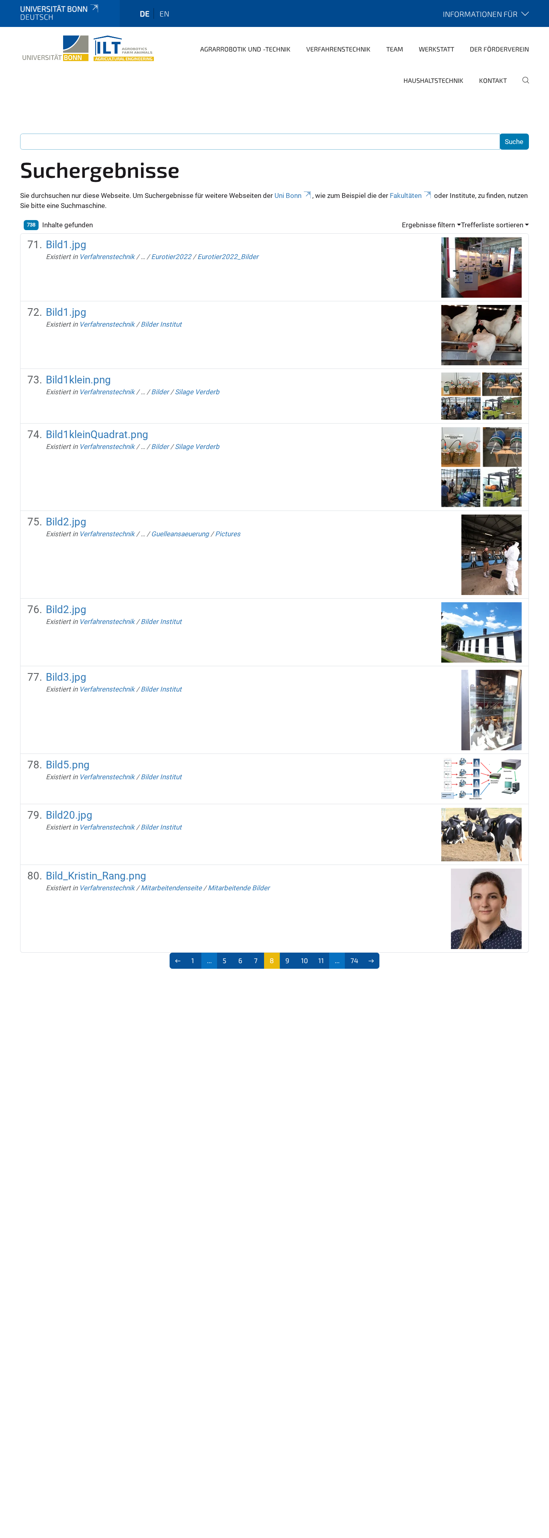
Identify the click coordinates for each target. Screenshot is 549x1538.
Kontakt (493, 80)
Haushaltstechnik (433, 80)
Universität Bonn (54, 8)
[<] (178, 961)
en (164, 13)
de (145, 13)
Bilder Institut (161, 324)
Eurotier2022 (171, 257)
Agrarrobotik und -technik (245, 49)
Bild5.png (68, 765)
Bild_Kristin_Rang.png (96, 876)
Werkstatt (436, 49)
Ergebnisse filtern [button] (428, 225)
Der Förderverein (499, 49)
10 (304, 960)
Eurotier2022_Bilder (227, 257)
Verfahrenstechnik (338, 49)
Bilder (160, 392)
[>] (371, 961)
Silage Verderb (197, 392)
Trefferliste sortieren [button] (492, 225)
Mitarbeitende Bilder (239, 888)
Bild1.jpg (66, 245)
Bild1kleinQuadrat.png (97, 434)
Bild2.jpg (66, 522)
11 (321, 960)
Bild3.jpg (66, 677)
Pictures (227, 534)
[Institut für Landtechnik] (88, 48)
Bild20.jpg (69, 815)
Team (394, 49)
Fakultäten (406, 195)
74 (354, 960)
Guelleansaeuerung (180, 534)
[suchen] (522, 85)
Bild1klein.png (78, 380)
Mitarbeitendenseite (171, 888)
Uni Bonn (287, 195)
